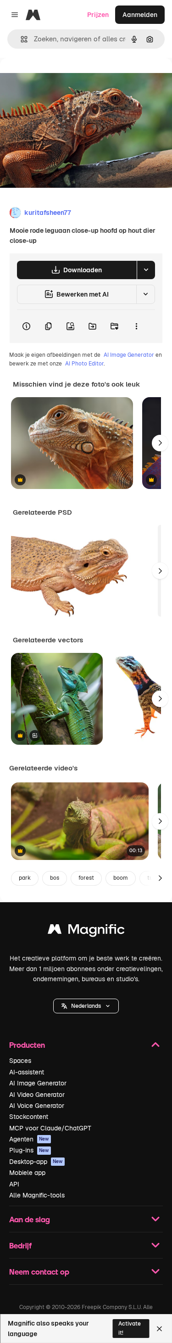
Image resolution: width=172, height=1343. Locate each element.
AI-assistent (26, 1072)
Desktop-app (36, 1162)
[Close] (159, 1328)
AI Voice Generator (36, 1105)
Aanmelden (139, 15)
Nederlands (86, 1006)
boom (120, 878)
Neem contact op (39, 1271)
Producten (27, 1045)
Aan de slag (29, 1219)
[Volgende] (160, 443)
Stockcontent (28, 1117)
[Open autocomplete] (20, 39)
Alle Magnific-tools (37, 1195)
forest (86, 878)
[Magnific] (86, 931)
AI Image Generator (129, 355)
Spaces (20, 1060)
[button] (86, 1006)
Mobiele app (27, 1173)
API (14, 1184)
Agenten (29, 1139)
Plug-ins (29, 1150)
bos (54, 878)
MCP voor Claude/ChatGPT (50, 1128)
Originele (60, 78)
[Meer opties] (136, 326)
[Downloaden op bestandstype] (146, 270)
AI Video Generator (37, 1094)
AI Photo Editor (84, 363)
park (25, 878)
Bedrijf (20, 1245)
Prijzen (98, 15)
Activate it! (129, 1328)
